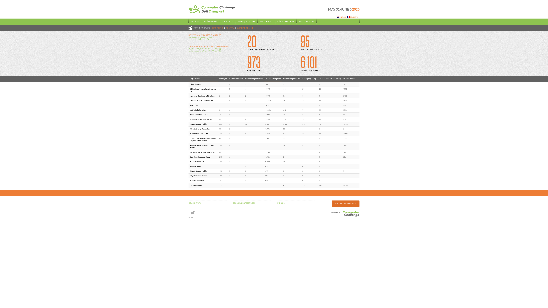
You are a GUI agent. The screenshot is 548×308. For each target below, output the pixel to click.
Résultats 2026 (285, 21)
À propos (227, 21)
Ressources (266, 21)
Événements (210, 21)
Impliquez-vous (246, 21)
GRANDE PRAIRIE (245, 28)
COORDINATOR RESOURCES (244, 203)
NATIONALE (217, 28)
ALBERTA (230, 28)
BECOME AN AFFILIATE (346, 203)
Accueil (195, 21)
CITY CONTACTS (195, 203)
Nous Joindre (306, 21)
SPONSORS (281, 203)
